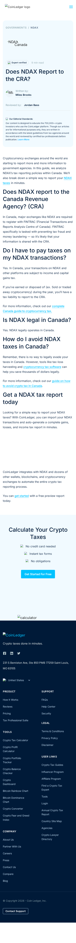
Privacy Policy (50, 738)
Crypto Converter (13, 808)
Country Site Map (52, 821)
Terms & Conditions (53, 731)
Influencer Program (53, 771)
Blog (5, 880)
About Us (8, 839)
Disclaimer (47, 744)
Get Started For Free (38, 574)
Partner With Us (12, 846)
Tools (45, 796)
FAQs (45, 699)
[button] (71, 8)
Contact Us (9, 867)
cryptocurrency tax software (42, 367)
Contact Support (15, 911)
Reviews (7, 706)
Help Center (48, 706)
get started (21, 496)
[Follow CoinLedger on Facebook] (4, 653)
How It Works (10, 699)
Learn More (23, 139)
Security (46, 713)
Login (45, 803)
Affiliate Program (51, 778)
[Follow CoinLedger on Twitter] (19, 653)
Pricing (7, 713)
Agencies (47, 827)
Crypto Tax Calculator (15, 740)
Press (6, 860)
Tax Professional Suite (15, 720)
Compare (8, 873)
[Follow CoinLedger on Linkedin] (11, 653)
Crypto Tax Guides (52, 764)
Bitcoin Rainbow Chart (15, 790)
